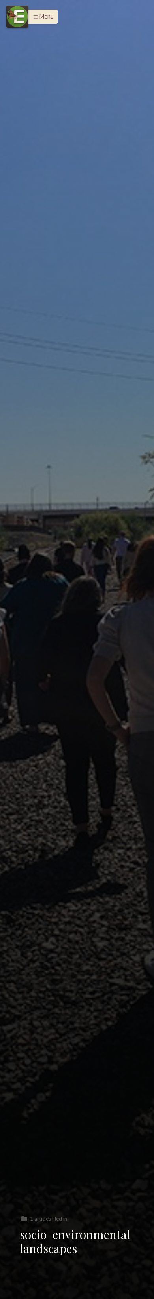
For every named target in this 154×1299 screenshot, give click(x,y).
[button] (41, 17)
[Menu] (17, 17)
